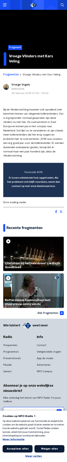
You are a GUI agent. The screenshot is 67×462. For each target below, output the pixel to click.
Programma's (11, 351)
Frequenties (10, 345)
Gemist (7, 371)
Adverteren (44, 365)
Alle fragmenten (47, 313)
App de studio (45, 358)
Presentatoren (12, 358)
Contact (41, 345)
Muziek (7, 365)
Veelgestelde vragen (49, 351)
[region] (33, 180)
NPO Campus (44, 371)
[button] (5, 5)
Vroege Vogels (20, 84)
